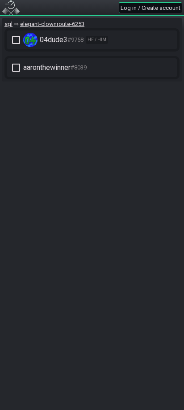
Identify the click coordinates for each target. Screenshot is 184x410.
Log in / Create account (150, 7)
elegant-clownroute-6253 (52, 24)
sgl (8, 24)
